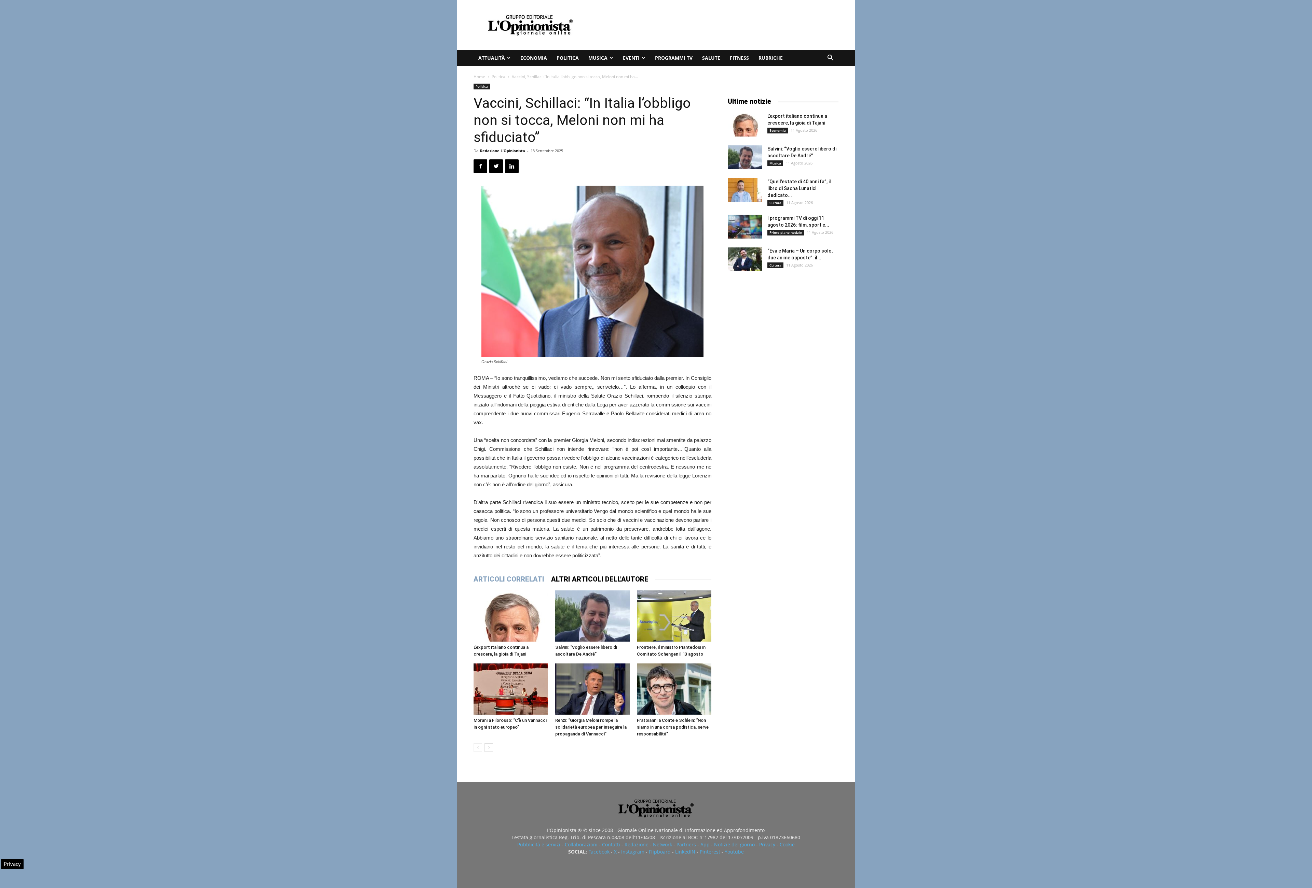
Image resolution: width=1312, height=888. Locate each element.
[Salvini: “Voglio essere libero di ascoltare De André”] (592, 616)
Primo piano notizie (785, 232)
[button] (830, 58)
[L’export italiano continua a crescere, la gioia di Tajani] (511, 616)
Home (479, 77)
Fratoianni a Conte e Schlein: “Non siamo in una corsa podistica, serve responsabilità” (673, 727)
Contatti (611, 844)
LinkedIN (685, 851)
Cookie (787, 844)
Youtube (734, 851)
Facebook (599, 851)
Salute (711, 58)
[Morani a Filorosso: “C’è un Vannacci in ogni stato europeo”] (511, 689)
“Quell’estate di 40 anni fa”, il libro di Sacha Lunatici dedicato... (799, 188)
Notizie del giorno (734, 844)
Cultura (775, 202)
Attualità (491, 58)
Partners (686, 844)
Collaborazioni (581, 844)
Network (662, 844)
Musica (597, 58)
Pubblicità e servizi (538, 844)
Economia (533, 58)
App (705, 844)
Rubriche (770, 58)
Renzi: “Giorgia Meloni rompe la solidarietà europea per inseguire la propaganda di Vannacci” (591, 727)
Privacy (767, 844)
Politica (568, 58)
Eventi (631, 58)
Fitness (739, 58)
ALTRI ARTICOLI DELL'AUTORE (599, 579)
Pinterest (710, 851)
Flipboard (660, 851)
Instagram (632, 851)
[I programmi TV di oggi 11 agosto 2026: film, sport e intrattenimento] (745, 227)
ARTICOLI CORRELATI (509, 579)
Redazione (636, 844)
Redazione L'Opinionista (502, 150)
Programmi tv (674, 58)
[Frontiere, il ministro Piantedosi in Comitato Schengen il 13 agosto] (674, 616)
